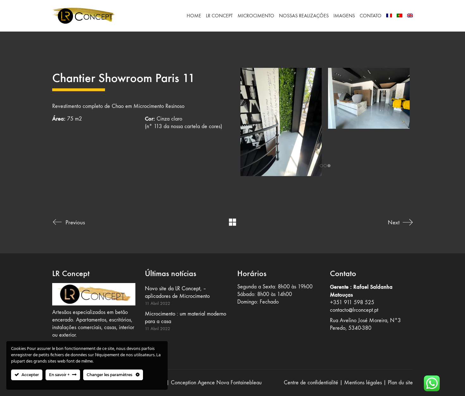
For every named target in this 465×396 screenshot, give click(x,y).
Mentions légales (363, 382)
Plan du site (400, 382)
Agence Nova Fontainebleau (230, 382)
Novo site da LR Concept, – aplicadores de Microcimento (177, 292)
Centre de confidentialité (311, 382)
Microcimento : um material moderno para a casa (185, 317)
